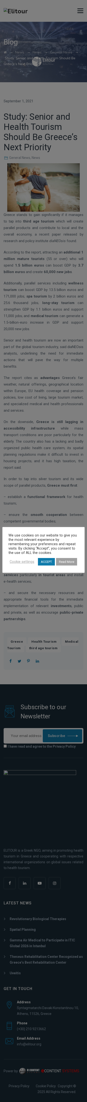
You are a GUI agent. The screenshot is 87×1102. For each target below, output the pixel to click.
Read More (66, 562)
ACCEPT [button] (46, 562)
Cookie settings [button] (22, 561)
